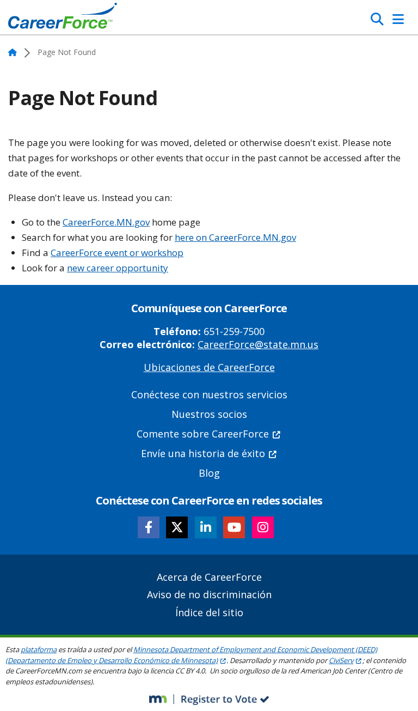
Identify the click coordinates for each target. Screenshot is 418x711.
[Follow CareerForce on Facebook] (148, 527)
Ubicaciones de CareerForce (209, 367)
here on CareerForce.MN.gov (235, 237)
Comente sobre (203, 433)
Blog (209, 472)
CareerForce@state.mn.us (258, 344)
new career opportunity (117, 268)
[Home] (62, 18)
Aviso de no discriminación (209, 594)
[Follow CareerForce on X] (177, 527)
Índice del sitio (209, 612)
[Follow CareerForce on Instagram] (263, 527)
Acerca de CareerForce (209, 577)
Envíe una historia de (203, 453)
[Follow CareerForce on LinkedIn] (206, 527)
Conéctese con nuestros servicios (209, 394)
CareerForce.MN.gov (106, 222)
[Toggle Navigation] (398, 19)
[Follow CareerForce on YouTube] (234, 527)
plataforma (39, 649)
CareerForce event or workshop (117, 252)
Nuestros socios (209, 414)
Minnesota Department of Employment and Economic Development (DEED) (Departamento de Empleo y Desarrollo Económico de (191, 655)
